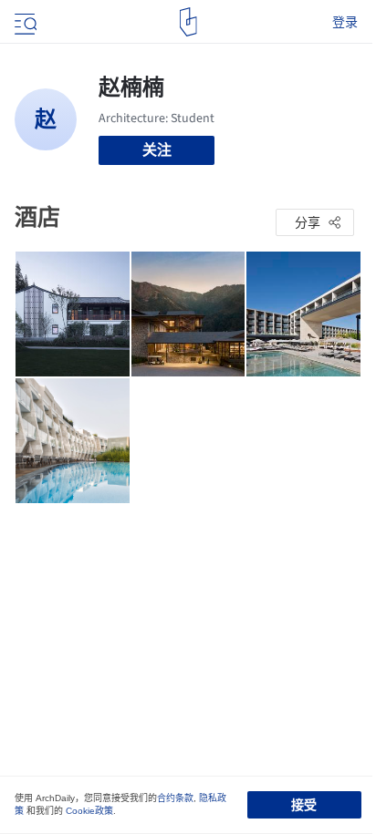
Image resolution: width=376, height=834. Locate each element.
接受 (304, 805)
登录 (345, 21)
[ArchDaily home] (188, 21)
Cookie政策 (89, 811)
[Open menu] (24, 22)
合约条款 (175, 798)
